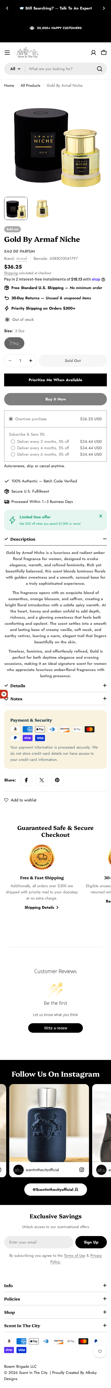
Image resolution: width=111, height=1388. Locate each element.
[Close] (101, 516)
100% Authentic (24, 481)
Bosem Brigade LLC (20, 1366)
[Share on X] (42, 780)
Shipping (11, 273)
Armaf (21, 258)
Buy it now (55, 399)
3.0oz (17, 344)
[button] (7, 8)
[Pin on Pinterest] (57, 780)
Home (9, 85)
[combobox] (55, 69)
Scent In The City (33, 1372)
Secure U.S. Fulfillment (30, 491)
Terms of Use (74, 1255)
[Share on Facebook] (26, 780)
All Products (30, 85)
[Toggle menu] (7, 53)
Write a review (55, 1028)
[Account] (93, 53)
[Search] (100, 69)
